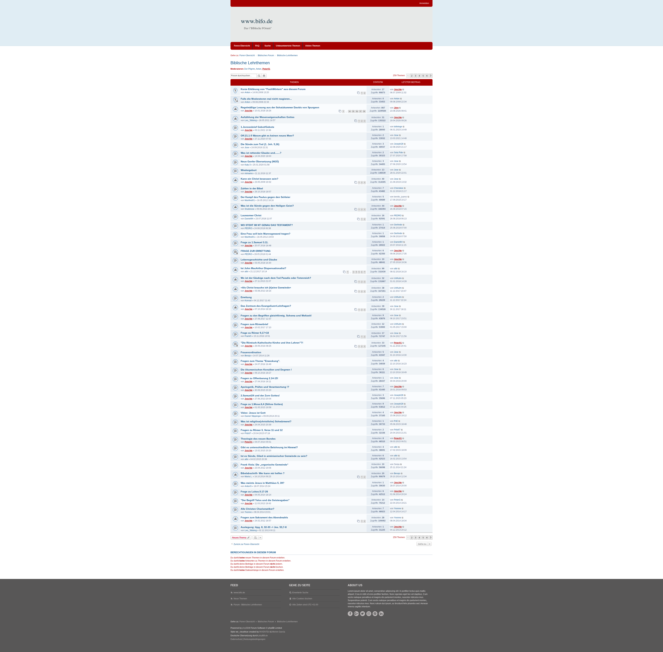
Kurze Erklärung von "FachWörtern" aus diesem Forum (273, 89)
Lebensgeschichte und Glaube (259, 259)
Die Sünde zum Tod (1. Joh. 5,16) (260, 144)
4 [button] (419, 75)
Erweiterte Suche (300, 592)
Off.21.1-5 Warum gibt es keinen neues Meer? (267, 135)
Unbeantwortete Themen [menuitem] (288, 46)
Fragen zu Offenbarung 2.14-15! (259, 378)
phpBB (245, 628)
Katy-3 (248, 165)
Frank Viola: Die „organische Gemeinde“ (264, 464)
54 (349, 111)
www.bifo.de (257, 21)
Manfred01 (250, 200)
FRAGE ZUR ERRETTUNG (256, 251)
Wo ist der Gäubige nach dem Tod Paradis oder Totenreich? (276, 278)
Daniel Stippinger (253, 416)
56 (357, 111)
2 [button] (411, 75)
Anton (258, 69)
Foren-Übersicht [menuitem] (242, 46)
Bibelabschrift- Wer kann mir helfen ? (263, 473)
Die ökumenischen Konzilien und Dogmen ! (266, 369)
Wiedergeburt (249, 170)
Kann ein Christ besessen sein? (259, 178)
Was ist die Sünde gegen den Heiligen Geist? (267, 205)
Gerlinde (398, 224)
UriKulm (398, 278)
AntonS (248, 486)
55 (353, 111)
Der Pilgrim (249, 69)
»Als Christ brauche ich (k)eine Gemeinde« (266, 287)
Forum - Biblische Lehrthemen (248, 604)
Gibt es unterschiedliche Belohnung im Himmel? (269, 447)
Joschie (398, 89)
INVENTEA (264, 632)
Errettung (246, 297)
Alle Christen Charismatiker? (257, 508)
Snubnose (249, 209)
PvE (396, 421)
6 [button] (426, 75)
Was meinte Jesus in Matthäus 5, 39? (262, 483)
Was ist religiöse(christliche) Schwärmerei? (266, 421)
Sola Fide (398, 152)
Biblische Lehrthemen (250, 62)
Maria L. (248, 476)
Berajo (248, 355)
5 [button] (423, 75)
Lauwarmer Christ (251, 215)
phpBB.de (263, 635)
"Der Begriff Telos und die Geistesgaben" (265, 500)
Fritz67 (248, 433)
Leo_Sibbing (251, 120)
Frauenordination (251, 352)
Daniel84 (249, 218)
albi (246, 271)
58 (364, 111)
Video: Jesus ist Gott (253, 412)
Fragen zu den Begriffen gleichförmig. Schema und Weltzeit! (276, 315)
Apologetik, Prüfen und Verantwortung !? (265, 387)
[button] (431, 76)
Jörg (396, 108)
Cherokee (398, 188)
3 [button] (415, 75)
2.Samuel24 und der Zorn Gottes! (260, 395)
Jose (396, 135)
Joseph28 (398, 144)
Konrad (248, 300)
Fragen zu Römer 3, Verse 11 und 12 (262, 430)
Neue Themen (240, 598)
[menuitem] (236, 639)
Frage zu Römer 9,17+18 (255, 332)
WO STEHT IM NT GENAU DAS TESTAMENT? (267, 225)
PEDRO (397, 215)
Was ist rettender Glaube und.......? (261, 152)
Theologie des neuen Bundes (258, 438)
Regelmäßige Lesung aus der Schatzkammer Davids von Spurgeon (280, 107)
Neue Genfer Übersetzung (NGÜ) (260, 161)
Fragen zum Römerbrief (254, 324)
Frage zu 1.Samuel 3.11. (254, 242)
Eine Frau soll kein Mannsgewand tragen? (265, 233)
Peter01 (266, 69)
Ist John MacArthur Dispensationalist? (263, 268)
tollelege (398, 126)
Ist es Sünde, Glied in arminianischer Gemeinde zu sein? (274, 456)
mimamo (249, 173)
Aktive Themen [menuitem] (312, 46)
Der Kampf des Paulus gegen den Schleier (265, 197)
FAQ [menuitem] (257, 46)
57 (360, 111)
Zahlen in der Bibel (252, 188)
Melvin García (278, 632)
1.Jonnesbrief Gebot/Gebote (257, 127)
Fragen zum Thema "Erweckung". (260, 361)
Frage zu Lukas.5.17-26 (254, 491)
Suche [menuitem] (268, 46)
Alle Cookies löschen (302, 598)
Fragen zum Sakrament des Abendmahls (264, 517)
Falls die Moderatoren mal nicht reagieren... (266, 98)
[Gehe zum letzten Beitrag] (403, 89)
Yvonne (248, 512)
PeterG (397, 500)
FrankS (248, 336)
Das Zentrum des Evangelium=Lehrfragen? (266, 305)
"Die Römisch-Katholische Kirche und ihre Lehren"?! (272, 342)
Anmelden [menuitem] (424, 3)
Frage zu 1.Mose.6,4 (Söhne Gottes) (262, 404)
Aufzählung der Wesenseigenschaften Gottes (267, 117)
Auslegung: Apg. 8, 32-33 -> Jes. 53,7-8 (264, 527)
